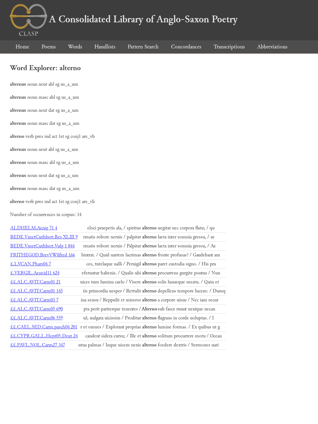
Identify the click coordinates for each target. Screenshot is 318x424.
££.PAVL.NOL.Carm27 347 (37, 345)
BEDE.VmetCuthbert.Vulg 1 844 (42, 246)
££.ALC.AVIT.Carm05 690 (36, 309)
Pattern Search (143, 47)
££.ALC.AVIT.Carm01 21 (35, 282)
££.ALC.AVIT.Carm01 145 (36, 291)
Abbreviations (272, 47)
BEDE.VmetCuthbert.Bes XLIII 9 (44, 237)
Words (75, 47)
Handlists (104, 47)
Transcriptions (229, 47)
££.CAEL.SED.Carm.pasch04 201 (43, 327)
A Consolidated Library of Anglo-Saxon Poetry (143, 19)
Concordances (186, 47)
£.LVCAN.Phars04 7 (30, 264)
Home (22, 47)
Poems (49, 47)
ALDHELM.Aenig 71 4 (33, 228)
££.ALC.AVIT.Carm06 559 (36, 318)
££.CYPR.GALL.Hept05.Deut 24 (44, 336)
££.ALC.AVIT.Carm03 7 (34, 300)
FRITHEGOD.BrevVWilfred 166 (42, 255)
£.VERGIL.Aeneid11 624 (34, 273)
